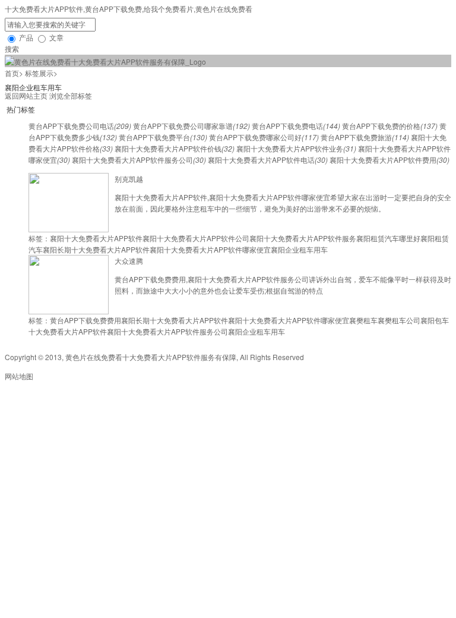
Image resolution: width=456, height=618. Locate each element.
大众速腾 (129, 261)
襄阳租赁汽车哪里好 (388, 238)
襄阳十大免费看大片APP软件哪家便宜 (210, 249)
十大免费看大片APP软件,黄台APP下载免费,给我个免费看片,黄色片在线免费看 (128, 9)
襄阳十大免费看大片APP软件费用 (389, 159)
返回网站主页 (26, 95)
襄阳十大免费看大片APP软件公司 (195, 238)
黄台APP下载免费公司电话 (79, 126)
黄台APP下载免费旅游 (365, 137)
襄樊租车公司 (399, 320)
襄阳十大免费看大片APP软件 (96, 238)
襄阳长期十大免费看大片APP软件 (96, 249)
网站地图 (19, 376)
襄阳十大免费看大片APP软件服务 (302, 238)
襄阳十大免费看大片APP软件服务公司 (139, 159)
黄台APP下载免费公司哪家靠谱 (191, 126)
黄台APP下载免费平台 (163, 137)
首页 (12, 73)
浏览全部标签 (70, 95)
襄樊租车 (363, 320)
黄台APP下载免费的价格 (390, 126)
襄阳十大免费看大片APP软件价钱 (175, 148)
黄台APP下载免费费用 (85, 320)
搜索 (12, 48)
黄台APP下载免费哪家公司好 (264, 137)
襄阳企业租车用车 (299, 249)
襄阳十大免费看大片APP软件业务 (296, 148)
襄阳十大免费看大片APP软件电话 (268, 159)
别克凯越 (129, 179)
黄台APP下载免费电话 (296, 126)
